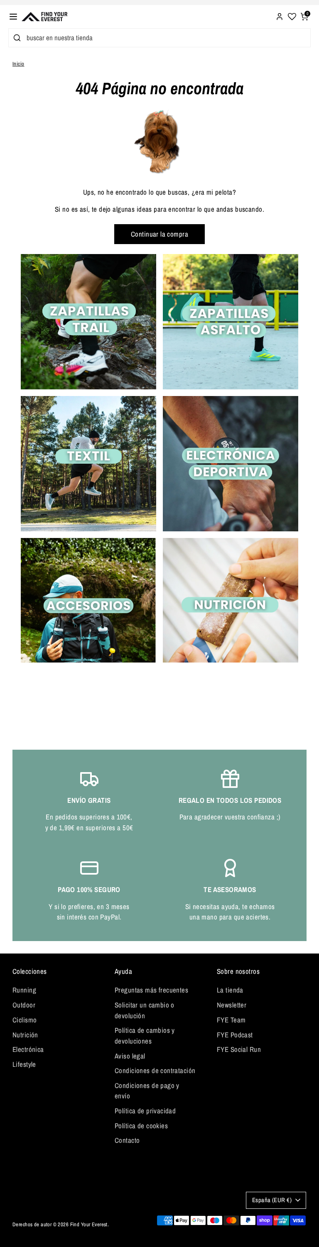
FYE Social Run (239, 1049)
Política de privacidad (145, 1110)
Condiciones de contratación (155, 1070)
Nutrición (25, 1034)
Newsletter (231, 1005)
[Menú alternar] (13, 16)
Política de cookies (141, 1125)
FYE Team (231, 1019)
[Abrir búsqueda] (15, 38)
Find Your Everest (89, 1224)
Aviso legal (130, 1056)
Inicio (18, 63)
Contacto (127, 1140)
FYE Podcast (235, 1034)
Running (24, 990)
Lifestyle (24, 1064)
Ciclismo (24, 1019)
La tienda (230, 990)
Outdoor (23, 1005)
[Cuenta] (279, 15)
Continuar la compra (159, 234)
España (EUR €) (272, 1200)
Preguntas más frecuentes (151, 990)
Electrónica (28, 1049)
